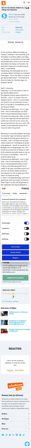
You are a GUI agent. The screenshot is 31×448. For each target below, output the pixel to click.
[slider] (13, 294)
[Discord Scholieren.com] (17, 435)
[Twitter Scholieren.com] (10, 435)
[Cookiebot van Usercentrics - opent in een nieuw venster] (22, 189)
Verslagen (5, 419)
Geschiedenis (20, 30)
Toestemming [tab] (6, 193)
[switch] (26, 228)
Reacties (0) (19, 42)
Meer (3, 424)
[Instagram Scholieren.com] (7, 435)
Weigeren (15, 258)
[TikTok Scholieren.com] (23, 435)
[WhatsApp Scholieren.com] (14, 435)
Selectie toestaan (15, 252)
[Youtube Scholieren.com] (3, 435)
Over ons (5, 429)
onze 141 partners (12, 202)
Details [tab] (15, 193)
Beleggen (18, 32)
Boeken (4, 414)
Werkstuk (11, 14)
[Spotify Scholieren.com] (20, 435)
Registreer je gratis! (15, 278)
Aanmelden (19, 370)
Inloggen (10, 370)
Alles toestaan (15, 247)
